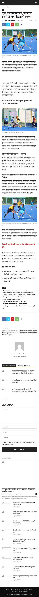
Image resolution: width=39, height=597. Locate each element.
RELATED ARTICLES (9, 366)
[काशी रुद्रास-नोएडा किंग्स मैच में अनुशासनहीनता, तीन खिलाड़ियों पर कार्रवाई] (6, 391)
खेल (8, 7)
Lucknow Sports (21, 297)
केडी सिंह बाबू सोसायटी (23, 303)
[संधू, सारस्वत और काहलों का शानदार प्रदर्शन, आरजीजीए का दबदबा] (6, 560)
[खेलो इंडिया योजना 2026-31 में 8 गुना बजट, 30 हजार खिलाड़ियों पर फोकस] (6, 373)
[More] (21, 24)
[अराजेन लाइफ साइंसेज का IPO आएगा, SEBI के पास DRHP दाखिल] (6, 514)
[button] (3, 2)
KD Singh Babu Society (8, 297)
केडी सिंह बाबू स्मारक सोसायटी (8, 306)
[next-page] (6, 398)
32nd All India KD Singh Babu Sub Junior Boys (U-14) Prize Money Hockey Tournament (17, 290)
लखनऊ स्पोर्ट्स (32, 306)
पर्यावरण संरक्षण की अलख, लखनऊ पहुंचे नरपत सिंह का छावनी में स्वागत (28, 332)
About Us (13, 589)
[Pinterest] (12, 24)
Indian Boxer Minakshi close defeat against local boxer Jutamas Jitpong (10, 333)
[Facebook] (4, 24)
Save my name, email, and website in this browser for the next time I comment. (18, 443)
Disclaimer (29, 589)
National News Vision (10, 20)
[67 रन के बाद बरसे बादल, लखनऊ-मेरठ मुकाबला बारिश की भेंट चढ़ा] (6, 569)
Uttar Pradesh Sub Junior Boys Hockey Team (14, 301)
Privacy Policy (21, 589)
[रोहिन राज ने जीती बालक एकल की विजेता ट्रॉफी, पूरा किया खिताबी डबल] (6, 550)
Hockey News (12, 294)
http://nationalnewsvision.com (19, 356)
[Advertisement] (19, 77)
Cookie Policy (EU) (23, 591)
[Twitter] (8, 24)
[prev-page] (3, 398)
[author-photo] (19, 351)
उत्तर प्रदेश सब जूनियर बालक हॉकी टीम (10, 303)
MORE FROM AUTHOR (23, 366)
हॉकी (3, 308)
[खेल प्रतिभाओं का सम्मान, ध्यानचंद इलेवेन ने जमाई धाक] (6, 382)
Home (3, 7)
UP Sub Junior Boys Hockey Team (11, 299)
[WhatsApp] (17, 24)
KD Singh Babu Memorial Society (26, 294)
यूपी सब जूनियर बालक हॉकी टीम (21, 306)
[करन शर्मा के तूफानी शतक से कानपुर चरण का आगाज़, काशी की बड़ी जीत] (6, 578)
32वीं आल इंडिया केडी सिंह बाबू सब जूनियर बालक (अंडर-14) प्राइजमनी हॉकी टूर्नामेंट (18, 292)
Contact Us (14, 591)
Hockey (5, 294)
